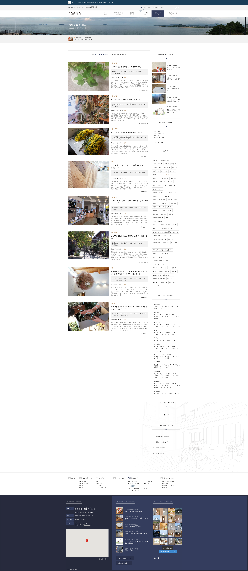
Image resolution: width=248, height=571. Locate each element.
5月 (172, 306)
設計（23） (156, 214)
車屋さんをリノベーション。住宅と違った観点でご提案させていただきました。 (129, 208)
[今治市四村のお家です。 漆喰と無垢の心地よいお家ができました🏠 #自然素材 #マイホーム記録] (171, 519)
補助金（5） (164, 282)
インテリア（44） (158, 189)
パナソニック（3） (173, 199)
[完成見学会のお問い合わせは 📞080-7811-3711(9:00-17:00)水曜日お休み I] (171, 526)
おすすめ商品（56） (159, 138)
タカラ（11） (174, 242)
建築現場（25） (165, 160)
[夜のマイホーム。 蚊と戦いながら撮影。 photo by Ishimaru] (156, 533)
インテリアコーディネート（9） (161, 271)
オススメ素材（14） (158, 185)
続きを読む (144, 90)
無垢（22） (165, 253)
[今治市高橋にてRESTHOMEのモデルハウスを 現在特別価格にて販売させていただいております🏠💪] (171, 533)
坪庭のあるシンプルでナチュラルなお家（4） (165, 225)
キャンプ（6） (157, 178)
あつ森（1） (166, 242)
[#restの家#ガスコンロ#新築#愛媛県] (178, 533)
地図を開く (104, 559)
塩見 (125, 77)
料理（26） (168, 196)
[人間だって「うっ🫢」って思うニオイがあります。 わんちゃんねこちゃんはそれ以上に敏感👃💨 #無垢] (171, 511)
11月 (155, 314)
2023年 (156, 330)
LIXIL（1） (155, 246)
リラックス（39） (157, 167)
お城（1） (174, 271)
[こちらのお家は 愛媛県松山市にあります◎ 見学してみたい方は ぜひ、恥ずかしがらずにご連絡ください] (156, 526)
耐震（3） (169, 207)
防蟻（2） (171, 214)
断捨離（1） (156, 171)
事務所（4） (172, 282)
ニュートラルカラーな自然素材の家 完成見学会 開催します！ (173, 110)
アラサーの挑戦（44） (159, 207)
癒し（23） (163, 182)
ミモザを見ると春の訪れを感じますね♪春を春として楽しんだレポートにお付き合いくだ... (129, 138)
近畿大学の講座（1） (158, 217)
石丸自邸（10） (157, 210)
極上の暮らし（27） (170, 185)
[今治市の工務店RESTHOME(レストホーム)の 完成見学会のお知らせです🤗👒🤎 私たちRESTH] (156, 541)
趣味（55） (164, 214)
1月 (177, 326)
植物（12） (175, 167)
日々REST (115, 63)
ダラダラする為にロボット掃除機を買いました (173, 100)
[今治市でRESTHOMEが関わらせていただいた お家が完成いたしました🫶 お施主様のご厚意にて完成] (164, 519)
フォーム (87, 525)
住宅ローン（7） (157, 235)
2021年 (156, 344)
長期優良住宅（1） (158, 196)
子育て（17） (172, 192)
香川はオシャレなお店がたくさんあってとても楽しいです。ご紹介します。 (129, 244)
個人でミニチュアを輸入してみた (173, 68)
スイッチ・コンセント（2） (160, 192)
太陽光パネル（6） (168, 275)
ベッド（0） (156, 286)
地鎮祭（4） (156, 174)
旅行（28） (167, 167)
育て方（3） (156, 203)
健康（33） (156, 160)
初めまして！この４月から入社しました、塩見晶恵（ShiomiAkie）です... (126, 72)
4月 (177, 306)
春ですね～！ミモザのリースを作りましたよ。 (128, 132)
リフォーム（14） (157, 221)
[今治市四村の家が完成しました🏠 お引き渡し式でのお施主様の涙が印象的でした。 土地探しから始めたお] (164, 511)
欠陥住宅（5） (165, 203)
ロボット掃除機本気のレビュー (173, 89)
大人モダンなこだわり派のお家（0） (162, 250)
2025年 (156, 312)
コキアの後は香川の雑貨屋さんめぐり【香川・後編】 (129, 237)
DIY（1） (170, 182)
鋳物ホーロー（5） (167, 228)
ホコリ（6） (165, 178)
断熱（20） (174, 203)
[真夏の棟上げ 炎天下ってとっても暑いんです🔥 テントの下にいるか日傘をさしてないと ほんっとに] (164, 533)
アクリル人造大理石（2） (159, 239)
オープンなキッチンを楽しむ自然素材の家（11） (165, 232)
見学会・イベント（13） (159, 199)
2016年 (156, 391)
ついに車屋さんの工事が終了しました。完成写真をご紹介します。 (129, 173)
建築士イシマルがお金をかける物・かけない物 (173, 78)
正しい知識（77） (159, 131)
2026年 (156, 304)
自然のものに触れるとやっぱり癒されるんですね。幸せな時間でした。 (129, 105)
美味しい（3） (167, 235)
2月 (161, 308)
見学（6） (169, 278)
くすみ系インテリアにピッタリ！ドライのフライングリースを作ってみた (129, 308)
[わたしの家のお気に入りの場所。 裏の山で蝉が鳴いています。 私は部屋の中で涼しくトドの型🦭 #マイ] (164, 526)
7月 (161, 306)
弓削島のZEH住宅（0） (159, 278)
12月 (155, 324)
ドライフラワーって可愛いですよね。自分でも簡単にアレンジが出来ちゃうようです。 (129, 279)
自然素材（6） (157, 253)
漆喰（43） (164, 171)
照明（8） (155, 182)
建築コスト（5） (167, 210)
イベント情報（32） (159, 133)
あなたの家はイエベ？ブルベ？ (133, 550)
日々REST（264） (159, 142)
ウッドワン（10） (157, 257)
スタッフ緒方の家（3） (171, 164)
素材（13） (157, 135)
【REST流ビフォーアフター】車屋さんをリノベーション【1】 (129, 202)
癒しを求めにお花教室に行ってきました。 (126, 100)
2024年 (156, 322)
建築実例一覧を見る (124, 563)
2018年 (156, 371)
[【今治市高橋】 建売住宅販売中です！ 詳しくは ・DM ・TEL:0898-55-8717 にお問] (164, 541)
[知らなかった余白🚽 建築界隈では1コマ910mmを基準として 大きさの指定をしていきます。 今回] (156, 511)
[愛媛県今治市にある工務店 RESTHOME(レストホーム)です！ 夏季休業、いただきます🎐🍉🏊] (156, 519)
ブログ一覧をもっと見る (125, 558)
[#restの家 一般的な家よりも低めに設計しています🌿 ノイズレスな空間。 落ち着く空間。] (178, 519)
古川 (125, 110)
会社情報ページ (85, 512)
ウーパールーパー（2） (159, 264)
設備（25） (174, 178)
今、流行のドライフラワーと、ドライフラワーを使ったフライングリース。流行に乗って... (129, 314)
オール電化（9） (172, 268)
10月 (161, 314)
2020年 (156, 352)
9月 (167, 314)
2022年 (156, 338)
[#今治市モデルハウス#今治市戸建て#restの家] (178, 511)
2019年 (156, 362)
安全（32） (156, 282)
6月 (166, 306)
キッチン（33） (157, 275)
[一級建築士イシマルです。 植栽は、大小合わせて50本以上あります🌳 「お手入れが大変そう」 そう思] (178, 541)
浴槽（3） (168, 217)
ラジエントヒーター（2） (159, 268)
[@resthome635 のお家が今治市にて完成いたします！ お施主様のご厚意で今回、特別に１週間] (178, 526)
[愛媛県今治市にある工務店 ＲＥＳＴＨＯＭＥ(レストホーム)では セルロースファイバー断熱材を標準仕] (171, 541)
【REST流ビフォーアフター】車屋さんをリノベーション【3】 (129, 166)
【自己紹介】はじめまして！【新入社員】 (126, 67)
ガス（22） (172, 171)
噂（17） (156, 140)
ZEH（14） (171, 239)
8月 (155, 306)
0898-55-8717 (81, 519)
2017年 (156, 381)
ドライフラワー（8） (166, 174)
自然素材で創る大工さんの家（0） (162, 260)
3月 (155, 308)
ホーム (71, 28)
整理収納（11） (157, 242)
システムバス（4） (158, 164)
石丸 (125, 143)
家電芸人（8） (157, 228)
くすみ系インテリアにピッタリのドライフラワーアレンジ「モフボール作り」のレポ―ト (129, 272)
